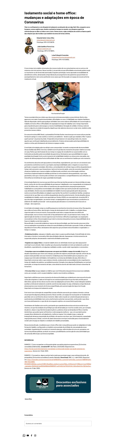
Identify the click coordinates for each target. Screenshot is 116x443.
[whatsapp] (24, 435)
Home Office (28, 399)
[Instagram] (35, 435)
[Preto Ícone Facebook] (31, 435)
